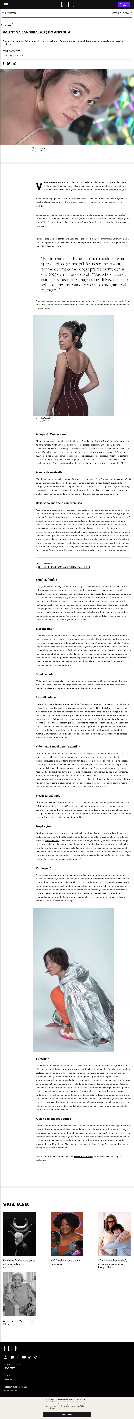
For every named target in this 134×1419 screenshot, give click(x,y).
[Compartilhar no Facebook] (3, 63)
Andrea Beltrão (63, 837)
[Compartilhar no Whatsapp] (14, 63)
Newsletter (10, 13)
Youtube (24, 1357)
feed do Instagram (117, 189)
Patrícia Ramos (92, 848)
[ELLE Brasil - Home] (67, 6)
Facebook (18, 1357)
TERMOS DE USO (11, 1390)
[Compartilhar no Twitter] (8, 63)
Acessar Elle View (120, 13)
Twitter (12, 1357)
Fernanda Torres (79, 837)
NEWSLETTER (9, 1368)
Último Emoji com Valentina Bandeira (64, 567)
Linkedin (30, 1357)
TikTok (36, 1357)
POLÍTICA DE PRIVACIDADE (15, 1387)
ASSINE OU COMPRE (124, 4)
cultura (7, 25)
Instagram (6, 1357)
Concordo (67, 1414)
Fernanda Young (52, 840)
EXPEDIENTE (9, 1379)
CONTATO (8, 1376)
